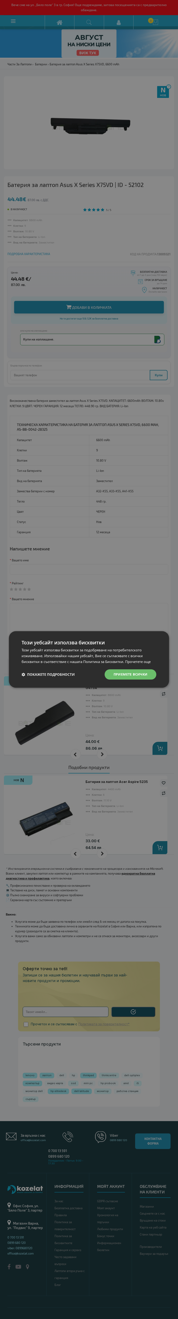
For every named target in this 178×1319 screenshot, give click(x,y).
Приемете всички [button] (131, 674)
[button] (48, 674)
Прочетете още (138, 661)
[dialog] (89, 659)
